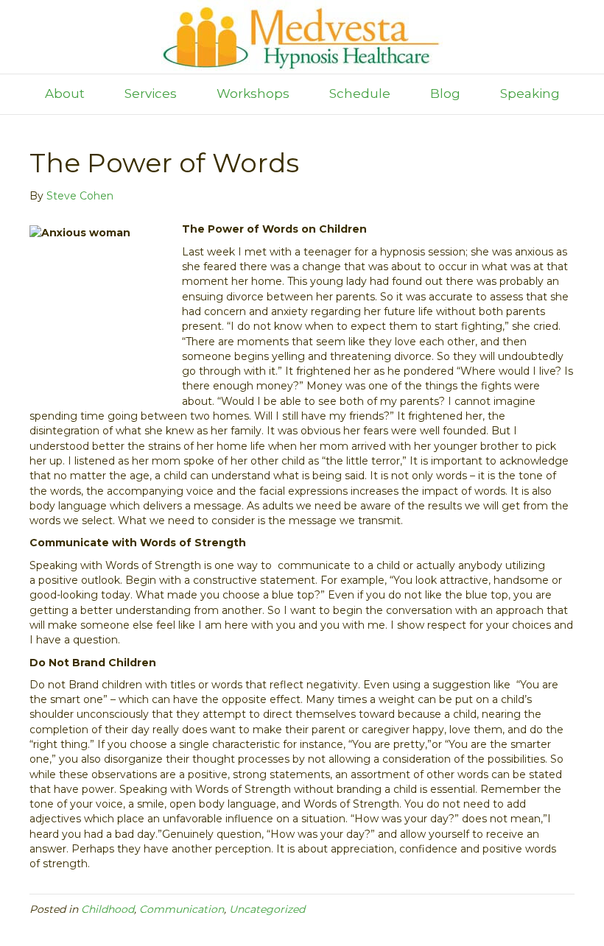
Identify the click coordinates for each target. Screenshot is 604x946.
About (65, 93)
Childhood (107, 909)
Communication (181, 909)
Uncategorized (267, 909)
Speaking (530, 93)
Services (150, 93)
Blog (445, 93)
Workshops (253, 93)
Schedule (359, 93)
